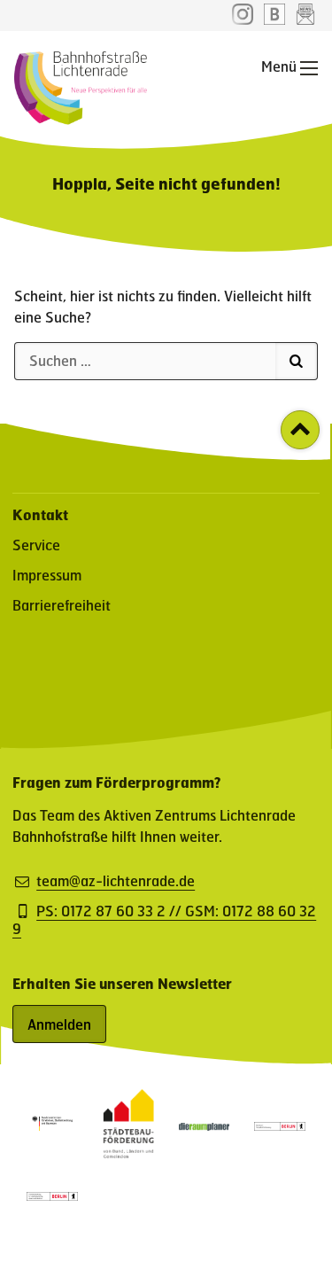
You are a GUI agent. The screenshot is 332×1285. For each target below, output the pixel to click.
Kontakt (40, 514)
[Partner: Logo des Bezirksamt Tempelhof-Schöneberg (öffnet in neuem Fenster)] (279, 1125)
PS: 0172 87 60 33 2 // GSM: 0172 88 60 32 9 (164, 920)
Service (36, 544)
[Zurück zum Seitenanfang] (300, 429)
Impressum (46, 574)
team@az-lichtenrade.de (115, 881)
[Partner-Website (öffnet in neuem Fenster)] (128, 1152)
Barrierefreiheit (61, 605)
